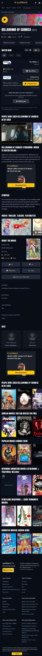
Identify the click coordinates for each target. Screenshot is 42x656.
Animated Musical (24, 288)
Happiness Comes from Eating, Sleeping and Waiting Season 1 (30, 630)
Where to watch (9, 43)
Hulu (3, 612)
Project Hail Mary (7, 587)
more (21, 139)
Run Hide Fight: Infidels (9, 623)
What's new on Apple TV (29, 607)
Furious (24, 581)
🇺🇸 (36, 50)
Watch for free (25, 43)
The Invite (5, 592)
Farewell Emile (6, 631)
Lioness (24, 589)
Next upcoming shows (28, 620)
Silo (23, 587)
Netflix (4, 601)
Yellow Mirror (6, 626)
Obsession (5, 581)
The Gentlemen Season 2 (29, 626)
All (4, 55)
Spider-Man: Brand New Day (11, 589)
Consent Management (26, 569)
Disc (18, 55)
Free (11, 55)
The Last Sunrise (7, 634)
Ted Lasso (25, 584)
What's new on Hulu (28, 614)
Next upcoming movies (9, 620)
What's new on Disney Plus (30, 604)
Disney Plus (6, 604)
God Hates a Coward (8, 628)
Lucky (23, 592)
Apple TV (5, 607)
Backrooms (5, 584)
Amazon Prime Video (8, 609)
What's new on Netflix (28, 601)
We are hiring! (8, 570)
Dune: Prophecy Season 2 (29, 623)
